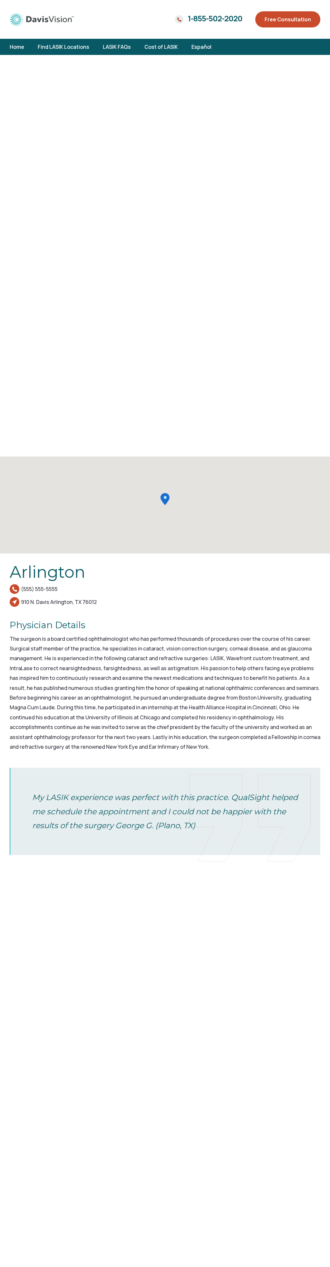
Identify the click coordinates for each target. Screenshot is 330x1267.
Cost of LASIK (161, 46)
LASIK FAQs (117, 46)
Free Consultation (288, 19)
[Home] (42, 19)
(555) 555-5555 (39, 589)
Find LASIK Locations (63, 46)
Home (17, 46)
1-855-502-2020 (215, 18)
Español (201, 46)
